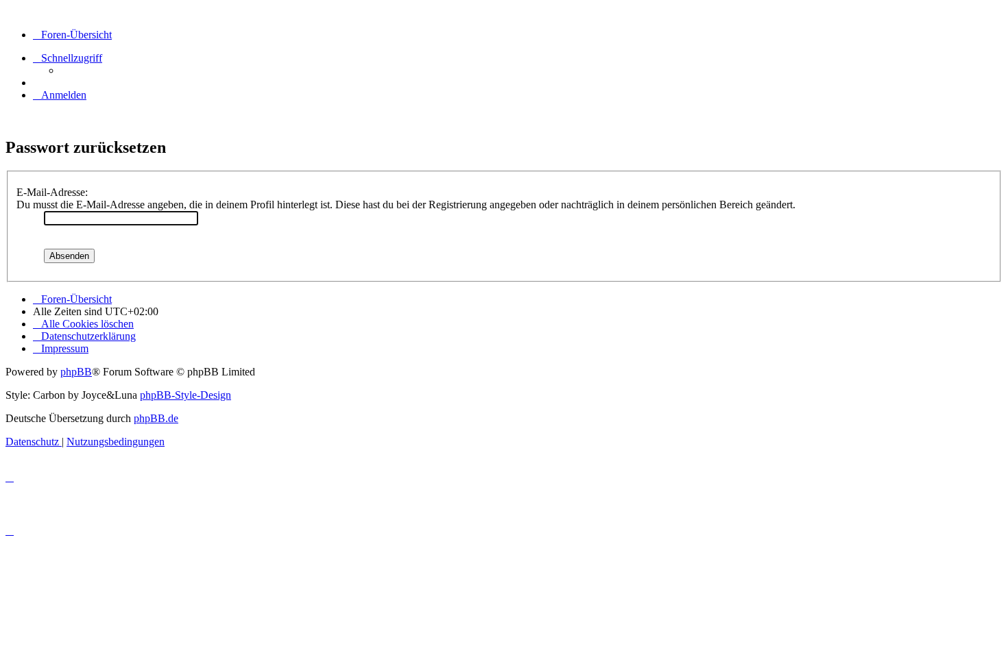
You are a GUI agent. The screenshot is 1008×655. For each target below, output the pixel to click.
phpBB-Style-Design (185, 395)
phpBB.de (156, 418)
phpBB (76, 372)
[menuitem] (59, 95)
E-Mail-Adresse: (52, 192)
